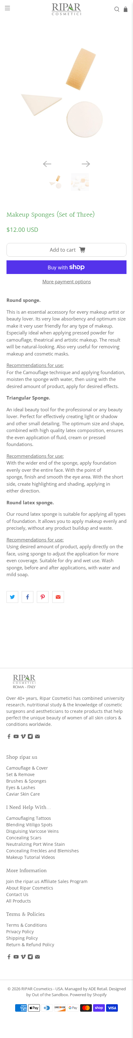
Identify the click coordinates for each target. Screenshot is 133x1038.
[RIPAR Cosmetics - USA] (66, 9)
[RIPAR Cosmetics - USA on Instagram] (30, 737)
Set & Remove (20, 774)
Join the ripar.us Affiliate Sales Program (47, 881)
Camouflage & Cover (27, 768)
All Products (18, 901)
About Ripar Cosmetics (29, 888)
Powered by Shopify (88, 994)
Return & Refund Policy (30, 944)
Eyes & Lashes (20, 787)
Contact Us (17, 894)
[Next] (86, 164)
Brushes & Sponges (26, 781)
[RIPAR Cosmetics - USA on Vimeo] (23, 737)
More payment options (66, 281)
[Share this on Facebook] (27, 597)
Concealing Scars (23, 838)
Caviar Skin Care (23, 794)
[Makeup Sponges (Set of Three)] (66, 94)
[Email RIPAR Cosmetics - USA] (37, 737)
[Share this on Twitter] (12, 597)
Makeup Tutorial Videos (30, 857)
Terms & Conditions (26, 925)
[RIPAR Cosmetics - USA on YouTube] (16, 737)
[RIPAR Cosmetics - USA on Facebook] (9, 737)
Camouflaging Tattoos (28, 818)
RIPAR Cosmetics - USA (42, 989)
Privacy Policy (20, 931)
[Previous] (47, 164)
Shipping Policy (22, 938)
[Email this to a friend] (58, 597)
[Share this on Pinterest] (43, 597)
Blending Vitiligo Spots (29, 825)
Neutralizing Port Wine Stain (35, 844)
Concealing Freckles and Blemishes (42, 851)
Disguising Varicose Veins (32, 831)
